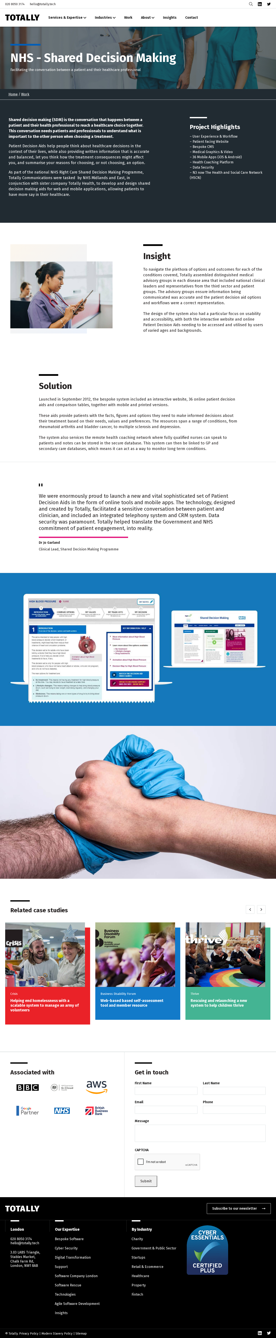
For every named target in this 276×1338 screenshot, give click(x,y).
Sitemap (81, 1333)
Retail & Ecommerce (147, 1267)
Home (13, 94)
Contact (191, 17)
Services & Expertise (65, 17)
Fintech (137, 1294)
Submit (146, 1181)
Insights (170, 17)
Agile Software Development (77, 1304)
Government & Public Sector (154, 1248)
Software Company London (76, 1276)
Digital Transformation (73, 1257)
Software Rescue (68, 1285)
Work (128, 17)
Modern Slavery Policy (56, 1333)
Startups (138, 1257)
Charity (137, 1239)
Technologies (65, 1294)
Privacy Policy (28, 1333)
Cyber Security (66, 1248)
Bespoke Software (69, 1239)
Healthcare (140, 1276)
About (146, 17)
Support (61, 1267)
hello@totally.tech (43, 4)
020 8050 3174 (15, 4)
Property (139, 1285)
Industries (103, 17)
